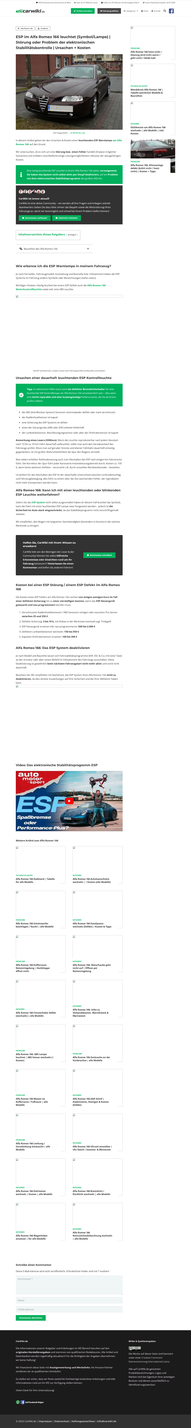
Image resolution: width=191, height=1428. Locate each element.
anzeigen (72, 234)
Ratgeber (77, 875)
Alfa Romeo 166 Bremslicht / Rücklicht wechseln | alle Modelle (91, 1193)
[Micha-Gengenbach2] (30, 192)
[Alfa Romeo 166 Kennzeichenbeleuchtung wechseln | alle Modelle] (97, 1204)
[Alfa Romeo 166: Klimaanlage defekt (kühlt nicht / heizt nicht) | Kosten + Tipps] (153, 141)
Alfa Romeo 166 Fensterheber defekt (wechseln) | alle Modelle (36, 1014)
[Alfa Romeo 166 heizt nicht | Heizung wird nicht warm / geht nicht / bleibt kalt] (153, 28)
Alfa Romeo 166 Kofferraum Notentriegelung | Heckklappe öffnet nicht (33, 968)
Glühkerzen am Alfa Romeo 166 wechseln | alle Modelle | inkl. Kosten (148, 130)
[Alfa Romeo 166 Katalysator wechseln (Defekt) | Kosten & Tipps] (97, 892)
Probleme (20, 920)
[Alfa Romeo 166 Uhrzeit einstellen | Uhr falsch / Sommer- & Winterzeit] (97, 1115)
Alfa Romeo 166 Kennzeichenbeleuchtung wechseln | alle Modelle (92, 1235)
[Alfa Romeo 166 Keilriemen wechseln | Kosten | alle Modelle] (41, 1160)
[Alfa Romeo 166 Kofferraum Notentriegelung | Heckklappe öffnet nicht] (41, 937)
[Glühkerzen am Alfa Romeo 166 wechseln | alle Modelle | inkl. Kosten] (153, 103)
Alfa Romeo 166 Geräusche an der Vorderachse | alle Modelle (91, 1059)
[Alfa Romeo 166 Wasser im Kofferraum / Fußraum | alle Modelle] (41, 1071)
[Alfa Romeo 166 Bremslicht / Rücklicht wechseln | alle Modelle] (97, 1160)
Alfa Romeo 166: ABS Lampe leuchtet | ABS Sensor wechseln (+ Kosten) (35, 1057)
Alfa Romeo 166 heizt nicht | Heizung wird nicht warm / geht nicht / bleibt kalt (146, 55)
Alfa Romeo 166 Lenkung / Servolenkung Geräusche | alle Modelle (33, 1146)
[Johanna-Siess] (38, 192)
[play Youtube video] (69, 801)
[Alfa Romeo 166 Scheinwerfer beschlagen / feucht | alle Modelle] (41, 892)
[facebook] (171, 11)
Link (83, 133)
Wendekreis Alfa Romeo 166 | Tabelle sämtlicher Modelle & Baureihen (147, 92)
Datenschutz (61, 1421)
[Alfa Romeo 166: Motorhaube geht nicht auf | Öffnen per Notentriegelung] (97, 937)
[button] (165, 11)
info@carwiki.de (106, 1421)
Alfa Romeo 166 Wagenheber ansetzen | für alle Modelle (32, 1237)
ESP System (38, 502)
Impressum (45, 1421)
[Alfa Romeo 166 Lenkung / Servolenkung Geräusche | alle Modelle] (41, 1115)
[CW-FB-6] (30, 1402)
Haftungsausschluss (83, 1421)
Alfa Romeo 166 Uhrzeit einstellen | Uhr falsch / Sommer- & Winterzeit (92, 1148)
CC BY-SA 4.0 (75, 133)
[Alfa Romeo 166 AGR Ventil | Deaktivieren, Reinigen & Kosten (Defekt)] (97, 1071)
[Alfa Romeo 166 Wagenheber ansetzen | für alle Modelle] (41, 1204)
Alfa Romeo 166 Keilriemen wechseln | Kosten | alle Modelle (34, 1193)
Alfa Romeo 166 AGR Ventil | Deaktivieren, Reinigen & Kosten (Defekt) (91, 1101)
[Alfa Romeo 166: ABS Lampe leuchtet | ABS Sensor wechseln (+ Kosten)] (41, 1026)
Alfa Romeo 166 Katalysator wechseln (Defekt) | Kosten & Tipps (92, 925)
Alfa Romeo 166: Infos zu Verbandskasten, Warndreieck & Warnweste (91, 1012)
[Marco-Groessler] (34, 192)
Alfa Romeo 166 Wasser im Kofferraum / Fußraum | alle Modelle (32, 1101)
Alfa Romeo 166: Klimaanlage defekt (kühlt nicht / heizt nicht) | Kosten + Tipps (147, 168)
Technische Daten (24, 875)
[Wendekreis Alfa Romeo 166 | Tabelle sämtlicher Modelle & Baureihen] (153, 65)
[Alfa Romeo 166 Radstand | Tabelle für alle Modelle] (41, 848)
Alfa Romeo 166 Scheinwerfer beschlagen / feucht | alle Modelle (35, 925)
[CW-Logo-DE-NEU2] (30, 11)
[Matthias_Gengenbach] (21, 192)
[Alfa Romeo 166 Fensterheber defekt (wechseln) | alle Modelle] (41, 981)
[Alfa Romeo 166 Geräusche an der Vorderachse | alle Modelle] (97, 1026)
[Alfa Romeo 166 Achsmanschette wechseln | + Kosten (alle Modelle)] (97, 848)
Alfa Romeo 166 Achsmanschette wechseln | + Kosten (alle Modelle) (92, 880)
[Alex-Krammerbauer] (43, 192)
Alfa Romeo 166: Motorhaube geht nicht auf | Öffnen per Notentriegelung (92, 968)
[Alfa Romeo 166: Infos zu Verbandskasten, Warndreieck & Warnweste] (97, 981)
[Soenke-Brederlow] (25, 192)
